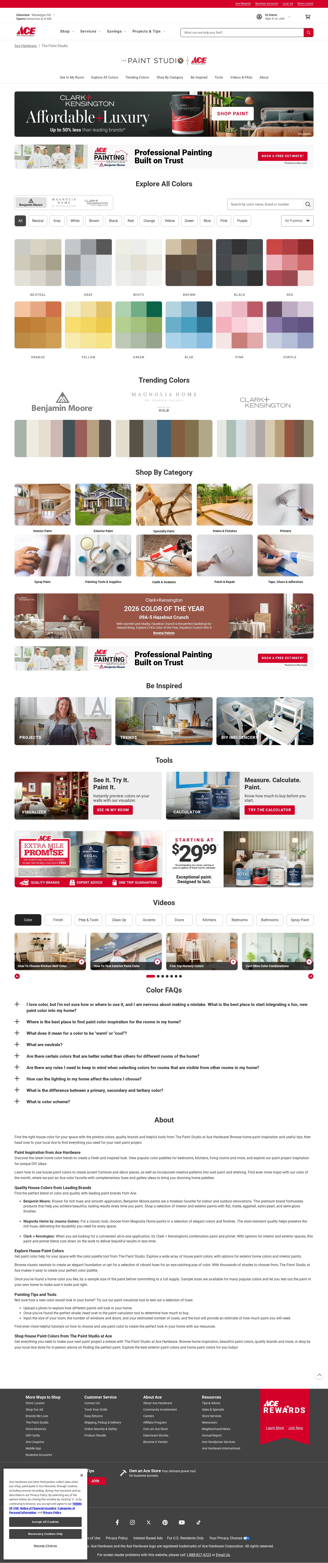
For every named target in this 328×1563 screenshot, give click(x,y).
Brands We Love (37, 1416)
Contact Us (92, 1403)
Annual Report (212, 1435)
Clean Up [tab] (119, 920)
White (75, 221)
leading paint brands (105, 1193)
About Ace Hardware (157, 1403)
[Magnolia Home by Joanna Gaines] (63, 202)
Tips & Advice (211, 1403)
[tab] (31, 202)
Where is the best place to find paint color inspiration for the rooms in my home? (104, 1021)
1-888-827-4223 (198, 1555)
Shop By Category (170, 77)
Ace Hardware (26, 46)
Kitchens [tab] (209, 920)
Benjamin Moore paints (141, 1201)
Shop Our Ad (34, 1409)
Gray (57, 221)
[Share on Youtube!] (182, 1522)
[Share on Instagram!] (132, 1522)
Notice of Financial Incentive (38, 1508)
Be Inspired (199, 77)
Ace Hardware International (221, 1448)
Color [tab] (28, 920)
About (263, 77)
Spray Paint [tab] (300, 920)
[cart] (309, 17)
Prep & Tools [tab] (88, 920)
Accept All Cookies (45, 1522)
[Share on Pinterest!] (165, 1522)
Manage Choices (45, 1545)
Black (113, 221)
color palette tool (96, 1256)
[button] (247, 32)
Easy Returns (93, 1416)
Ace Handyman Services (218, 1442)
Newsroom (209, 1422)
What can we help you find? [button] (203, 32)
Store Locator (305, 3)
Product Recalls (95, 1435)
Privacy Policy (117, 1538)
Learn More (275, 1428)
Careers (148, 1416)
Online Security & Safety (100, 1429)
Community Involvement (160, 1409)
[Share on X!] (148, 1522)
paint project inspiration (290, 1158)
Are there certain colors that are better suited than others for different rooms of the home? (113, 1056)
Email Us (223, 1555)
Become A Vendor (155, 1442)
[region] (45, 1514)
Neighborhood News (216, 1429)
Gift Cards (33, 1435)
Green (189, 221)
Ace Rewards (243, 3)
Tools (219, 77)
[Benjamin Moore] (31, 202)
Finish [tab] (58, 920)
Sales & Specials (213, 1409)
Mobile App (33, 1448)
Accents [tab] (149, 920)
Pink (223, 221)
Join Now (295, 1428)
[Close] (82, 1475)
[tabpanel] (164, 1019)
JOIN (95, 1481)
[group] (50, 951)
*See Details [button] (304, 133)
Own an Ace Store (155, 1429)
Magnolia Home (143, 1221)
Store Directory (36, 1429)
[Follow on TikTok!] (198, 1522)
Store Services (211, 1416)
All (20, 221)
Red (131, 221)
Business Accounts (266, 3)
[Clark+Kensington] (96, 202)
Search (308, 204)
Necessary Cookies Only (45, 1534)
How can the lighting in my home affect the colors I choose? (84, 1079)
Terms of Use (89, 1538)
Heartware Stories (155, 1435)
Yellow (170, 221)
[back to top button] (319, 1375)
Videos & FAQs (241, 77)
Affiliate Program (155, 1422)
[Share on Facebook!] (117, 1522)
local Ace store (33, 1347)
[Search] (308, 32)
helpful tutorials (52, 1326)
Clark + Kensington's (172, 1236)
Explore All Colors (104, 77)
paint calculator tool (124, 1313)
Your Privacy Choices (225, 1538)
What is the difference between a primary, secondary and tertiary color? (95, 1090)
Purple (242, 221)
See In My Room (72, 77)
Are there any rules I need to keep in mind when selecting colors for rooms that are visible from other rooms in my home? (143, 1067)
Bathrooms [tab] (269, 920)
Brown (94, 221)
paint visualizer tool (130, 1300)
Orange (149, 221)
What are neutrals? (44, 1044)
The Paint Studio (37, 1422)
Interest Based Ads (148, 1538)
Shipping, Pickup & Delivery (102, 1422)
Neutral (38, 221)
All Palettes (294, 221)
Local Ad (287, 3)
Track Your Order (96, 1409)
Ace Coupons (35, 1442)
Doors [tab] (179, 920)
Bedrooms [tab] (240, 920)
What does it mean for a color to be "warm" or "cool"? (77, 1033)
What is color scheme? (48, 1101)
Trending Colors (137, 77)
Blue (207, 221)
